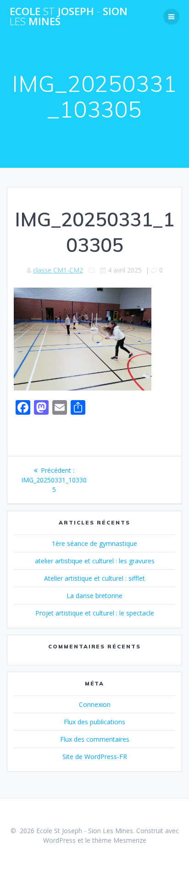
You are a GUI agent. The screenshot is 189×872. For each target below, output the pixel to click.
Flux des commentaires (94, 739)
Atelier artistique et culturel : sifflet (94, 578)
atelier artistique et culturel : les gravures (95, 560)
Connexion (95, 704)
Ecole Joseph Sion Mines (69, 16)
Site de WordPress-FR (94, 756)
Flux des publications (94, 721)
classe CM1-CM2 (58, 270)
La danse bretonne (94, 595)
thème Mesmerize (119, 840)
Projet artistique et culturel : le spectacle (94, 613)
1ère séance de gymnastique (94, 543)
